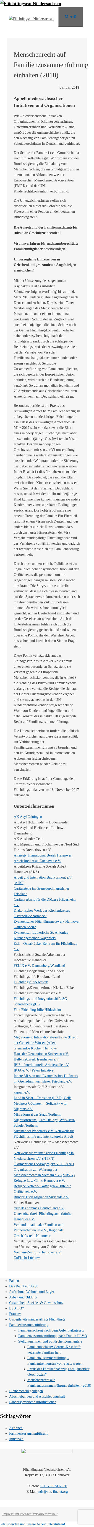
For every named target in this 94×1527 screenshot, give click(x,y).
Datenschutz (27, 1514)
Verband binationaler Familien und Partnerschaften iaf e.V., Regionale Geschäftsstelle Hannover (38, 1230)
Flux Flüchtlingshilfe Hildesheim (37, 1010)
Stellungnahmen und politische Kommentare (50, 1341)
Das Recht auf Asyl (23, 1286)
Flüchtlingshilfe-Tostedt (31, 982)
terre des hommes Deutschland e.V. (39, 1208)
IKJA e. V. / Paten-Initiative (33, 1070)
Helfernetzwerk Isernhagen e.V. (36, 1059)
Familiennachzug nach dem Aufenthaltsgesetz (51, 1330)
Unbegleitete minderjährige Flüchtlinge (37, 1319)
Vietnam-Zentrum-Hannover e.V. (37, 1252)
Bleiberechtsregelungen (26, 1391)
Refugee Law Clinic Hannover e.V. (39, 1180)
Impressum (10, 1514)
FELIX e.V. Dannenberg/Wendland (39, 965)
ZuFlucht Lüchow (27, 1258)
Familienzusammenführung (28, 1325)
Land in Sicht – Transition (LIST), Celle (42, 1098)
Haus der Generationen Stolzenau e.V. (41, 1054)
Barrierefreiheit (46, 1514)
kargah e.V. (22, 1092)
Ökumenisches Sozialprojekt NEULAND (44, 1164)
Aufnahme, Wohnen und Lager (31, 1292)
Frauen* (15, 1314)
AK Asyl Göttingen (28, 817)
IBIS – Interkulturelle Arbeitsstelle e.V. (41, 1065)
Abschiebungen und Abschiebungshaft (37, 1396)
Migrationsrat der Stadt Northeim (37, 1114)
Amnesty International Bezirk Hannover (42, 855)
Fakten (14, 1281)
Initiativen (16, 1439)
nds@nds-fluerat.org (53, 1491)
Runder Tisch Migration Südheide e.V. (41, 1197)
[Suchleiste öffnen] (88, 16)
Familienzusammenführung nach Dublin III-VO (52, 1336)
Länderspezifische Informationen (32, 1402)
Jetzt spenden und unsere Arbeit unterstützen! (32, 1524)
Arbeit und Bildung (23, 1297)
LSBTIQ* (16, 1308)
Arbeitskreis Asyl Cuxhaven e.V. (37, 861)
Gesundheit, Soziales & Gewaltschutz (36, 1303)
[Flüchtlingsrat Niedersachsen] (30, 3)
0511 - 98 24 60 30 (53, 1486)
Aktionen (16, 1428)
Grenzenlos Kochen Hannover (36, 1048)
